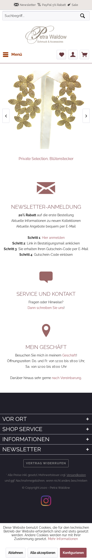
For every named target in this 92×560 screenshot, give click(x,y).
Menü (16, 54)
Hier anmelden (53, 238)
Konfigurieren (73, 553)
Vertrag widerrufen (46, 463)
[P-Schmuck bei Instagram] (46, 500)
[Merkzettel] (61, 54)
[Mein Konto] (73, 54)
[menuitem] (12, 54)
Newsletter (28, 5)
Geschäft (69, 355)
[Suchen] (82, 15)
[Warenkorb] (84, 54)
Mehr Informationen (63, 539)
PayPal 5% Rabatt (54, 5)
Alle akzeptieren (42, 553)
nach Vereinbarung (66, 378)
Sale (74, 5)
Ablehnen (15, 553)
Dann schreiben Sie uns (46, 308)
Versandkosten (76, 475)
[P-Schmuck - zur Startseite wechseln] (46, 34)
